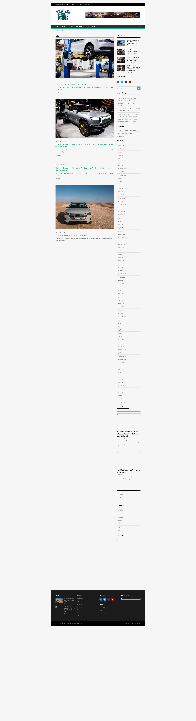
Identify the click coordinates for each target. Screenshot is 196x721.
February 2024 (121, 234)
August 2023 (121, 247)
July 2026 (120, 148)
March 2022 (121, 300)
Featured (120, 520)
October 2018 (121, 402)
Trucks (93, 26)
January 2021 (121, 339)
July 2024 (120, 221)
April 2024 (120, 231)
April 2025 (120, 191)
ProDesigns (137, 623)
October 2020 (121, 346)
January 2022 (121, 306)
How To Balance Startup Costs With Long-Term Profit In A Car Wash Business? (128, 99)
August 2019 (121, 369)
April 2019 (120, 382)
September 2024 (122, 214)
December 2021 (122, 310)
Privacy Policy (86, 4)
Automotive (64, 26)
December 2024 (122, 204)
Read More (58, 92)
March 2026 (121, 162)
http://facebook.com (118, 82)
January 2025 (121, 201)
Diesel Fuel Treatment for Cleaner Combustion (126, 104)
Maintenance (79, 26)
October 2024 (121, 211)
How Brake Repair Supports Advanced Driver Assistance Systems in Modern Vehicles (129, 115)
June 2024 (120, 224)
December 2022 (122, 270)
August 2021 (121, 320)
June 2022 (120, 290)
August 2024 (121, 218)
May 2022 (120, 293)
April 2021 (120, 333)
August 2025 (121, 178)
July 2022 (120, 287)
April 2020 (120, 353)
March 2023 (121, 260)
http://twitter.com (135, 4)
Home (73, 4)
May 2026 (120, 155)
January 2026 (121, 165)
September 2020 (122, 349)
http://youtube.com (130, 82)
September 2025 (122, 175)
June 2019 (120, 376)
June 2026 (120, 152)
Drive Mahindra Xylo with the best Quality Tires (71, 235)
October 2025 (121, 172)
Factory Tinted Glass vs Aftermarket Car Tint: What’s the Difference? (133, 59)
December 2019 (122, 356)
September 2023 (122, 244)
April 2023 (120, 257)
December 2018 (122, 395)
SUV (87, 26)
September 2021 (122, 316)
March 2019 (121, 385)
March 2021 (121, 336)
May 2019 (120, 379)
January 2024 (121, 237)
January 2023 (121, 267)
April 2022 (120, 297)
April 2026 (120, 158)
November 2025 (122, 168)
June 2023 (120, 254)
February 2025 (121, 198)
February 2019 (121, 389)
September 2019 (122, 366)
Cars (72, 26)
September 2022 (122, 280)
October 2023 (121, 241)
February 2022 (121, 303)
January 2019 (121, 392)
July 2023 (120, 251)
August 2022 (121, 283)
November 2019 (122, 359)
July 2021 (120, 323)
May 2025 (120, 188)
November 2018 (122, 399)
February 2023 (121, 264)
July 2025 (120, 181)
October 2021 (121, 313)
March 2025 (121, 195)
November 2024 (122, 208)
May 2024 (120, 227)
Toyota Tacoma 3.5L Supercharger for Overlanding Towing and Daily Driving (127, 120)
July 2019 (120, 372)
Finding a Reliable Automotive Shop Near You (71, 84)
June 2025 (120, 185)
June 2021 (120, 326)
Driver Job (120, 517)
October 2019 (121, 362)
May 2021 (120, 330)
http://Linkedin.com (138, 4)
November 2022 (122, 274)
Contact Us (79, 4)
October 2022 (121, 277)
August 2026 (121, 145)
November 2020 (122, 343)
